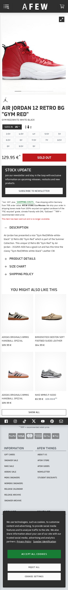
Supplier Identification (44, 541)
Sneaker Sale (11, 460)
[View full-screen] (61, 19)
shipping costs (25, 202)
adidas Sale (10, 471)
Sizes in (11, 126)
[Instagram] (15, 421)
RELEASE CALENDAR (13, 489)
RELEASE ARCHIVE (12, 494)
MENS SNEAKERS (12, 477)
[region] (34, 549)
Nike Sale (9, 466)
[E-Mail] (61, 421)
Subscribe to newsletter (34, 190)
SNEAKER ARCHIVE (12, 500)
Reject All (34, 567)
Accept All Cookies (34, 554)
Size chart (17, 266)
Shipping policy (21, 274)
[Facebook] (6, 421)
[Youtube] (43, 421)
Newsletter (44, 471)
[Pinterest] (52, 421)
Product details (22, 258)
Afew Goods (44, 466)
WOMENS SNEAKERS (13, 483)
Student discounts (47, 477)
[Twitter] (34, 421)
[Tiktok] (24, 421)
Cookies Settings (34, 576)
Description (18, 227)
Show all (34, 412)
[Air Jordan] (5, 99)
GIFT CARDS (9, 454)
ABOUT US (42, 454)
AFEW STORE (35, 6)
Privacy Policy (24, 541)
